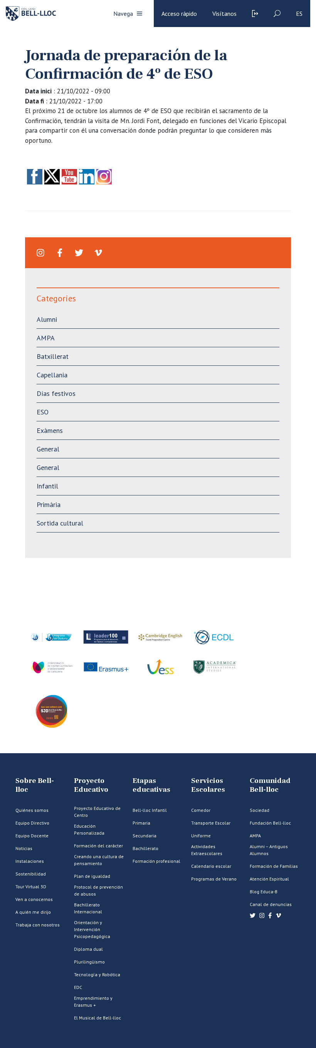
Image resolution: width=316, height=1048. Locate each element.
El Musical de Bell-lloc (97, 1018)
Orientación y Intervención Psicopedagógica (92, 929)
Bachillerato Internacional (88, 908)
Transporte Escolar (210, 823)
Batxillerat (53, 356)
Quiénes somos (32, 810)
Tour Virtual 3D (30, 886)
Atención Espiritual (269, 879)
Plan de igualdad (92, 876)
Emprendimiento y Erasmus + (93, 1001)
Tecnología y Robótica (97, 974)
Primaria (141, 823)
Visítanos (224, 13)
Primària (49, 504)
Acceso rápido (179, 13)
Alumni (47, 319)
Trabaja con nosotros (37, 925)
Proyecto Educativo (91, 785)
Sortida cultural (60, 523)
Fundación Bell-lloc (270, 823)
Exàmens (50, 430)
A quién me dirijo (33, 912)
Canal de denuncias (271, 904)
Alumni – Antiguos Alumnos (269, 849)
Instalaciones (29, 861)
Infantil (47, 486)
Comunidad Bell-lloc (270, 785)
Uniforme (201, 835)
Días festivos (56, 393)
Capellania (52, 374)
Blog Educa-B (263, 891)
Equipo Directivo (32, 823)
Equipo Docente (32, 835)
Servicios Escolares (208, 785)
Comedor (200, 810)
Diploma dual (88, 949)
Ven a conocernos (34, 899)
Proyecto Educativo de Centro (97, 811)
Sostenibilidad (30, 874)
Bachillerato (145, 848)
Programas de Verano (214, 879)
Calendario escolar (211, 866)
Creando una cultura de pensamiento (99, 860)
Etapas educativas (151, 785)
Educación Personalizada (89, 829)
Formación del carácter (98, 846)
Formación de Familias (274, 866)
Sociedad (259, 810)
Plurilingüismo (89, 962)
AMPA (46, 337)
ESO (43, 411)
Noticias (23, 848)
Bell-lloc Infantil (150, 810)
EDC (78, 987)
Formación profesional (156, 861)
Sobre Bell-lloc (34, 785)
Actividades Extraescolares (206, 849)
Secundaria (144, 835)
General (48, 449)
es (299, 13)
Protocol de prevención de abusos (98, 890)
